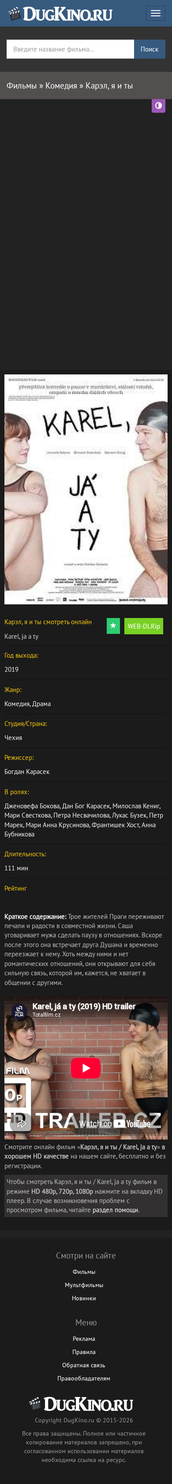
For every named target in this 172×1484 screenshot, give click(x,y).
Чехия (13, 737)
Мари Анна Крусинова (57, 825)
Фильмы (84, 1272)
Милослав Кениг (135, 806)
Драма (41, 703)
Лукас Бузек (129, 815)
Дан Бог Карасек (86, 806)
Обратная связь (83, 1365)
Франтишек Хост (115, 825)
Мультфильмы (84, 1285)
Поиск (149, 49)
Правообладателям (83, 1378)
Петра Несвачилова (81, 815)
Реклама (84, 1339)
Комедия (17, 703)
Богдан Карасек (26, 771)
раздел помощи (115, 1210)
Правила (84, 1352)
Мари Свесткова (27, 815)
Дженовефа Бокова (32, 806)
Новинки (84, 1298)
